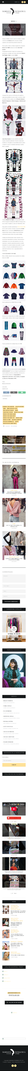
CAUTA (16, 2)
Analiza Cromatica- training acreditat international (16, 924)
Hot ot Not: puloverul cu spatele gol (14, 526)
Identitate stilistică (14, 953)
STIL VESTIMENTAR (7, 711)
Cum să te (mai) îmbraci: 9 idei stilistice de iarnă (14, 559)
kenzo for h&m (18, 412)
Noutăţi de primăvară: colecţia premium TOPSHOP (14, 492)
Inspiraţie (13, 909)
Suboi (16, 421)
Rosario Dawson (16, 419)
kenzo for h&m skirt (9, 416)
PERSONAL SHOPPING (8, 721)
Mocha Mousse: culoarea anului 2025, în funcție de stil (18, 912)
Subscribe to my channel (15, 818)
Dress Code (14, 908)
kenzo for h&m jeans (9, 414)
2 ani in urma (14, 938)
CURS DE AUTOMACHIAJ (8, 731)
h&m (4, 408)
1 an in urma (14, 915)
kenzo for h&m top (9, 418)
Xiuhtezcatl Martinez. (10, 423)
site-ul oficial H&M (21, 227)
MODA (15, 490)
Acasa (6, 31)
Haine (19, 31)
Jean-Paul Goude (8, 412)
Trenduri (20, 941)
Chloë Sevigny (19, 406)
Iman (16, 410)
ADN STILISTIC (14, 918)
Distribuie (14, 426)
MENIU (13, 21)
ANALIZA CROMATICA (8, 700)
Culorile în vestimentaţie (15, 906)
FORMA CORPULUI (7, 706)
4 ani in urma (14, 957)
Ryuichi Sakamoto (8, 421)
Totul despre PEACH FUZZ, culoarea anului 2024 (17, 936)
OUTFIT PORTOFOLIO (8, 726)
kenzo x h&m (6, 419)
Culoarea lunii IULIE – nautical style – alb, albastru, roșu (17, 945)
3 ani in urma (14, 947)
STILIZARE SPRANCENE (8, 742)
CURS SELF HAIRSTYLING (8, 737)
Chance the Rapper (8, 406)
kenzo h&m (19, 418)
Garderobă (13, 31)
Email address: (5, 757)
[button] (15, 822)
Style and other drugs (17, 955)
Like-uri (7, 426)
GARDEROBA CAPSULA (8, 716)
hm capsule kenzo (8, 410)
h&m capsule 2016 (12, 408)
